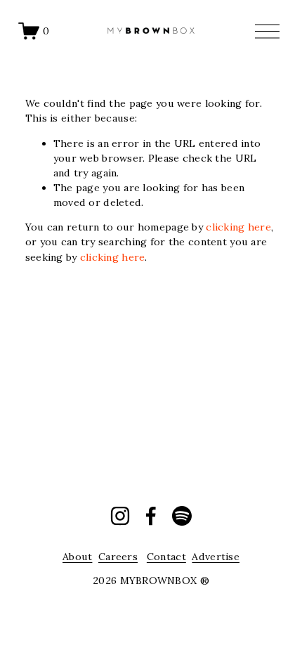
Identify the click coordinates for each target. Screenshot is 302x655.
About (77, 556)
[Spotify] (182, 516)
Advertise (215, 556)
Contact (166, 556)
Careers (118, 556)
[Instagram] (120, 516)
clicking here (238, 227)
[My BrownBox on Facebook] (151, 516)
